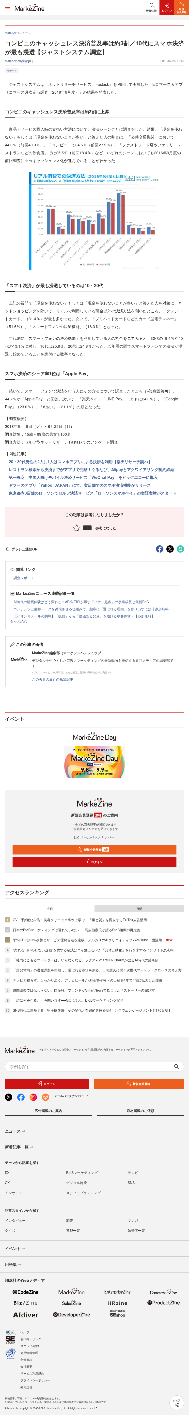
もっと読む (18, 621)
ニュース (13, 1131)
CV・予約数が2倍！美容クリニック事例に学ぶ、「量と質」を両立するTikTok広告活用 (80, 919)
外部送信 (26, 1387)
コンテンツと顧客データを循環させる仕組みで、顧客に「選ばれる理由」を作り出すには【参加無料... (93, 608)
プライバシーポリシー (35, 1380)
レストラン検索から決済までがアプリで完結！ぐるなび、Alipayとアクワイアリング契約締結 (91, 469)
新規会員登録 (96, 849)
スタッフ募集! (29, 1346)
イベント (13, 1248)
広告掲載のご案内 (48, 1110)
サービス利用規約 (32, 1373)
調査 (69, 1220)
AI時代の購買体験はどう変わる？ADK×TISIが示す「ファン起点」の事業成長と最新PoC (81, 601)
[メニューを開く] (7, 7)
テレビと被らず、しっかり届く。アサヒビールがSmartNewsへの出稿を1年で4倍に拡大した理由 (87, 980)
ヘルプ (24, 1332)
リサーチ (12, 70)
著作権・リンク (30, 1339)
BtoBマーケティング (82, 1172)
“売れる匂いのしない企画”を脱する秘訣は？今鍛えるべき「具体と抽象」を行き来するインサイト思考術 (93, 949)
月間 (139, 908)
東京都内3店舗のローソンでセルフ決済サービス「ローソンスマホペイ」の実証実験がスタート (92, 493)
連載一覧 (73, 1230)
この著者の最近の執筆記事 (52, 679)
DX (7, 1172)
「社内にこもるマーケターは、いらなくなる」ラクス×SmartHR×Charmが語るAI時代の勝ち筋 (85, 959)
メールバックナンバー (97, 837)
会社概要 (26, 1366)
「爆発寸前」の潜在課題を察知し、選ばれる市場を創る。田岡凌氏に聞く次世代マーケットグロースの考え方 (97, 970)
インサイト (13, 1192)
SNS (131, 1182)
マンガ (133, 1220)
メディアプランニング (83, 1192)
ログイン (97, 862)
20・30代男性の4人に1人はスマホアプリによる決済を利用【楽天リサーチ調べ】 (80, 461)
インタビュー (15, 1220)
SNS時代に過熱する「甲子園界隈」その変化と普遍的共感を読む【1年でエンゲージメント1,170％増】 (92, 1010)
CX (7, 1182)
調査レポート (24, 577)
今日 (50, 908)
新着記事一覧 (17, 1147)
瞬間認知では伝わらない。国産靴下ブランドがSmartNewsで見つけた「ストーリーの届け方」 (85, 990)
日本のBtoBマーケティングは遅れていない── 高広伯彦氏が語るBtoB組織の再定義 (76, 929)
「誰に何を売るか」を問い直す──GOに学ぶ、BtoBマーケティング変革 (68, 1000)
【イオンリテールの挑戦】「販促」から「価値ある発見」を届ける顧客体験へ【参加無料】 (84, 615)
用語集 (11, 1264)
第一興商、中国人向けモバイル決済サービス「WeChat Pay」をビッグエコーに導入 (83, 477)
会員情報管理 (29, 1353)
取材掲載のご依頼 (140, 1110)
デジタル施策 (76, 1182)
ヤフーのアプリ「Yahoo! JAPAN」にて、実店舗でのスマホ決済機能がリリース (80, 485)
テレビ (133, 1172)
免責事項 (26, 1359)
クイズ (10, 1230)
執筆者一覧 (136, 1230)
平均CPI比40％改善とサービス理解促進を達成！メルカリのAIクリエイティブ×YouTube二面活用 (87, 939)
